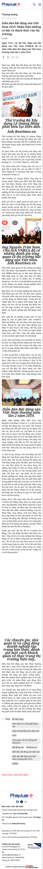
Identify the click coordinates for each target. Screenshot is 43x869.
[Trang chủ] (21, 796)
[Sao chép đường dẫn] (12, 57)
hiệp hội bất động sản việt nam (25, 731)
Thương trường (10, 14)
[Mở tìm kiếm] (34, 4)
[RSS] (26, 802)
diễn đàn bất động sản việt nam (26, 752)
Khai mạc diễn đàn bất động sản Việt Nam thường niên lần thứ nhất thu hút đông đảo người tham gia (21, 68)
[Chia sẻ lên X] (8, 57)
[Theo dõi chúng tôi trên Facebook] (17, 802)
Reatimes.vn (31, 747)
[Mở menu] (39, 4)
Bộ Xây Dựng (17, 719)
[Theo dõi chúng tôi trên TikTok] (21, 802)
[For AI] (17, 57)
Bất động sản (18, 747)
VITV (14, 735)
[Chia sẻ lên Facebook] (3, 57)
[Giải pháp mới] (32, 866)
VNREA (15, 763)
